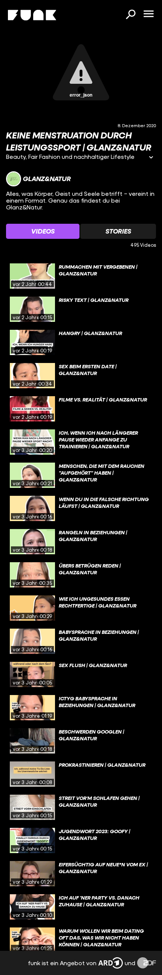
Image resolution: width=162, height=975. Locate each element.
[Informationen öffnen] (151, 158)
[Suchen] (130, 15)
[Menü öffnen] (148, 14)
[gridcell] (81, 276)
